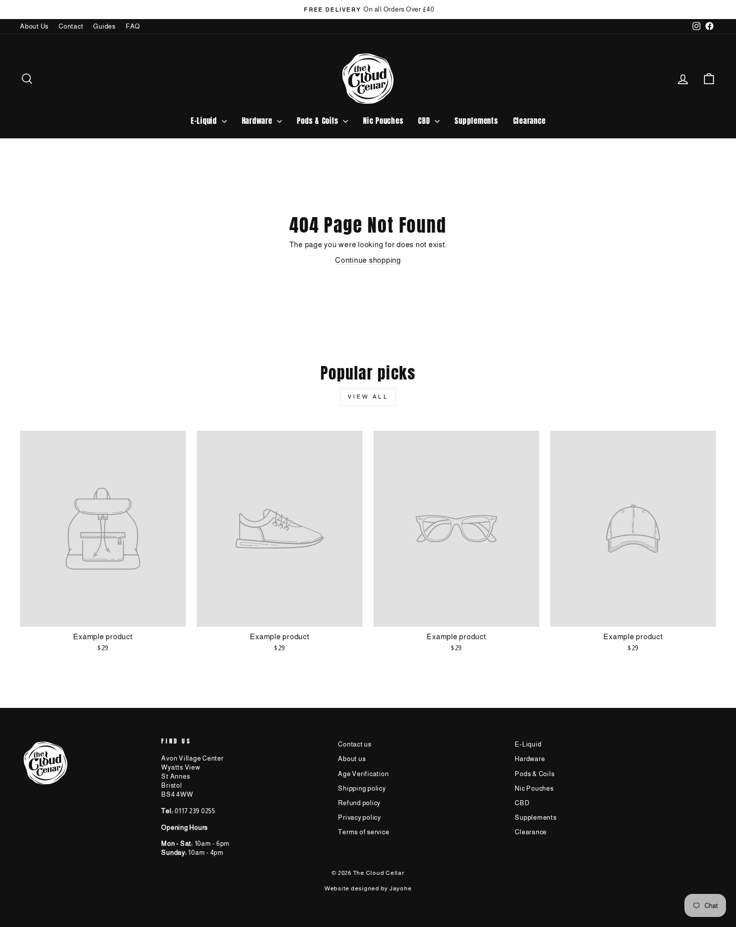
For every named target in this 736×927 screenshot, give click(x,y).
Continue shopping (368, 260)
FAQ (133, 26)
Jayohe (401, 888)
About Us (34, 26)
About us (351, 759)
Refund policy (359, 803)
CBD (425, 120)
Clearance (529, 120)
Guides (104, 26)
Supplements (476, 120)
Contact (71, 26)
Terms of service (363, 832)
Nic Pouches (383, 120)
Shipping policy (362, 788)
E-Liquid (205, 120)
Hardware (258, 120)
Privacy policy (359, 817)
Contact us (355, 744)
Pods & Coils (318, 120)
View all (368, 396)
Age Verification (363, 774)
